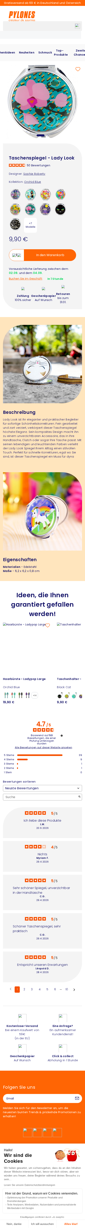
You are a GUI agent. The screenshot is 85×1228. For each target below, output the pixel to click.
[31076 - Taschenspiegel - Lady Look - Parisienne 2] (30, 194)
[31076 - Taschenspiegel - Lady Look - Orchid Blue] (30, 209)
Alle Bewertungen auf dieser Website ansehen (43, 747)
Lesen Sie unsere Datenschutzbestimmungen (29, 1185)
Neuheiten (26, 52)
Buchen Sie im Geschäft (25, 279)
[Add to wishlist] (78, 69)
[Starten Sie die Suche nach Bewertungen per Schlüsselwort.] (79, 797)
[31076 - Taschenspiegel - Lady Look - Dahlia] (15, 209)
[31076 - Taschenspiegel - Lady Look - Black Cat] (60, 209)
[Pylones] (22, 16)
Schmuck (45, 52)
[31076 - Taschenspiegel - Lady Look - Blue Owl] (45, 209)
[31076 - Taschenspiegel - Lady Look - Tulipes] (45, 194)
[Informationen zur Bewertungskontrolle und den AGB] (61, 735)
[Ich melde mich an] (77, 1098)
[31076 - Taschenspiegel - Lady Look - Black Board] (15, 224)
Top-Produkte (61, 53)
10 (66, 989)
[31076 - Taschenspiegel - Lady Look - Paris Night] (15, 194)
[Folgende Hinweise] (74, 990)
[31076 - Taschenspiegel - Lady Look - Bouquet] (60, 194)
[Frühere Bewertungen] (10, 989)
